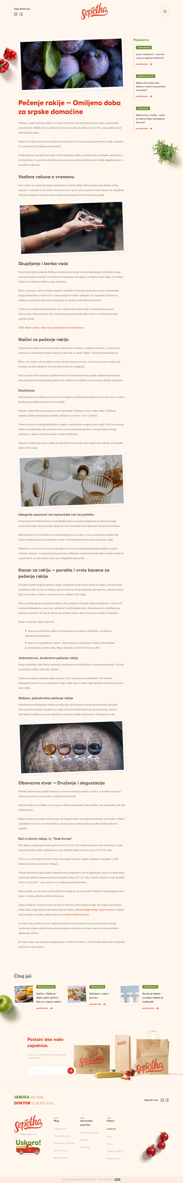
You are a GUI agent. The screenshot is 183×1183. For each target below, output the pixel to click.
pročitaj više (142, 64)
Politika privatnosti (89, 1133)
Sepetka (109, 160)
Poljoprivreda (60, 1129)
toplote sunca (106, 910)
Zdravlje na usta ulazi (146, 76)
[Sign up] (70, 1070)
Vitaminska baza (144, 47)
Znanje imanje (143, 108)
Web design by (105, 1179)
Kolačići (84, 1140)
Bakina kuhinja (61, 1158)
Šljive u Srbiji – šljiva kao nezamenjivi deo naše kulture (54, 328)
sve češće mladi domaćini (75, 915)
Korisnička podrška (86, 1123)
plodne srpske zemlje (86, 910)
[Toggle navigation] (165, 11)
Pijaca (110, 1121)
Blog (56, 1121)
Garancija (84, 1147)
